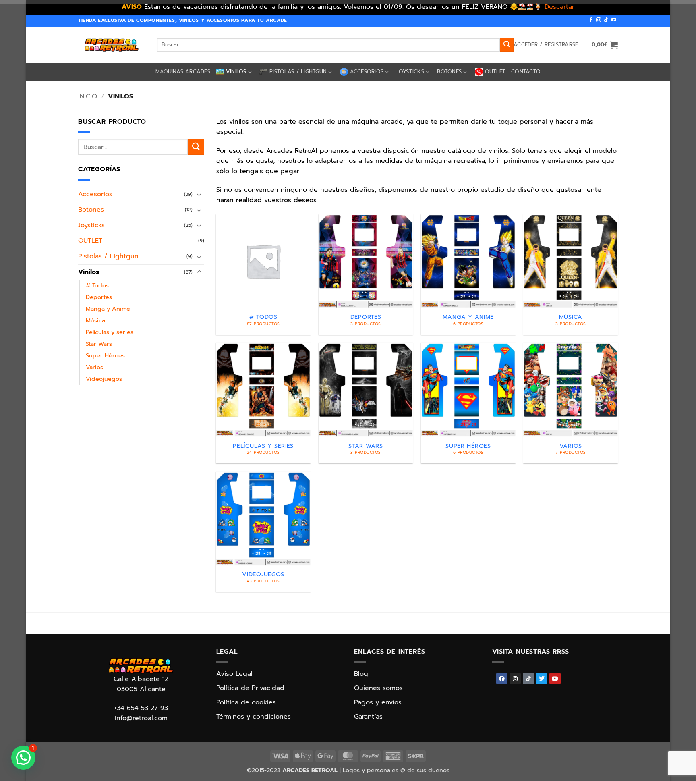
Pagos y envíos (378, 702)
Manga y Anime (108, 308)
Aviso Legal (234, 674)
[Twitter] (541, 678)
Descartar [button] (559, 7)
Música (95, 320)
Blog (361, 674)
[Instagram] (515, 678)
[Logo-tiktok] (528, 678)
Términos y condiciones (253, 716)
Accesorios (367, 71)
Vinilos (236, 71)
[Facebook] (502, 678)
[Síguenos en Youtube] (613, 20)
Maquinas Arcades (182, 71)
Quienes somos (378, 688)
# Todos (97, 285)
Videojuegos (104, 378)
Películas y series (109, 332)
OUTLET (495, 71)
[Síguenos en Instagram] (598, 20)
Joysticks (410, 71)
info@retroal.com (141, 718)
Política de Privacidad (250, 688)
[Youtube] (555, 678)
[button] (546, 45)
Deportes (99, 297)
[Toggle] (199, 194)
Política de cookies (246, 702)
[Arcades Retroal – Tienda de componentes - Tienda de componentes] (111, 45)
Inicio (87, 96)
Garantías (368, 716)
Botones (449, 71)
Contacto (526, 71)
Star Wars (99, 343)
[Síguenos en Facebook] (590, 20)
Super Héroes (105, 355)
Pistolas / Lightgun (298, 71)
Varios (94, 367)
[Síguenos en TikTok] (606, 20)
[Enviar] (507, 45)
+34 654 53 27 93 (141, 708)
